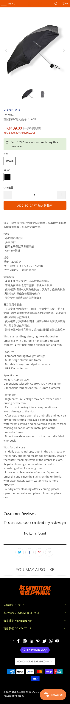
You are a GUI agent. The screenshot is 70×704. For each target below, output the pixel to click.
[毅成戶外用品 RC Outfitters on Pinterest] (38, 641)
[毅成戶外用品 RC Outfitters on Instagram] (25, 641)
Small (9, 161)
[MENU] (2, 3)
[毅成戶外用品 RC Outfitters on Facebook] (18, 641)
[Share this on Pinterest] (39, 552)
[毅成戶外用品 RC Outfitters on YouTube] (57, 641)
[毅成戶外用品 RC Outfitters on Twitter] (44, 641)
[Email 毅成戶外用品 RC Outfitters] (12, 641)
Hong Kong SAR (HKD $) (33, 661)
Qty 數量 (8, 187)
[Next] (64, 50)
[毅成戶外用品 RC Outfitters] (35, 3)
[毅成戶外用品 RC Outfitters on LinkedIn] (31, 641)
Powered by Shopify (14, 695)
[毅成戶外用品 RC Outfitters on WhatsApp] (51, 641)
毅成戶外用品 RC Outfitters (25, 692)
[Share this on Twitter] (19, 552)
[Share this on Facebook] (29, 552)
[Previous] (6, 50)
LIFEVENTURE (12, 109)
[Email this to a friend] (49, 552)
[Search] (56, 3)
